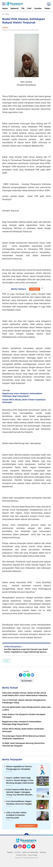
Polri (29, 8)
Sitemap (43, 852)
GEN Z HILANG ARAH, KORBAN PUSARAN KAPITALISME (16, 815)
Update (35, 289)
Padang (48, 8)
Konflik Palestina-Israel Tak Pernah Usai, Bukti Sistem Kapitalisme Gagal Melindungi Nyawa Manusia (26, 650)
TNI (22, 8)
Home (5, 8)
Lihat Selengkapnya (26, 826)
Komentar (28, 681)
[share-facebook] (20, 675)
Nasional (14, 8)
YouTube (34, 849)
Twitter (30, 849)
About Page (38, 846)
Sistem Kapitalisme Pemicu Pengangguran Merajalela (19, 767)
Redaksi (10, 852)
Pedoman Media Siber (30, 852)
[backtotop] (26, 835)
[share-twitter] (24, 675)
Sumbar (38, 8)
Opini (6, 660)
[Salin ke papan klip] (32, 675)
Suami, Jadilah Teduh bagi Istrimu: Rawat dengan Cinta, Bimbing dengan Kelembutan (20, 780)
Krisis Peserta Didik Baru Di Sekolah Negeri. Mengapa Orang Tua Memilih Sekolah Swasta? (19, 792)
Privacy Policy (21, 855)
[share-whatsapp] (28, 675)
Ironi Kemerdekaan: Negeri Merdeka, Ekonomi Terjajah (19, 802)
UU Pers (17, 852)
